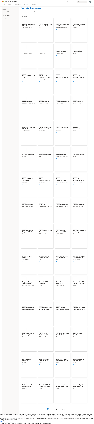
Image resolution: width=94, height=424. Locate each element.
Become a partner (82, 414)
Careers (61, 418)
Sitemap (12, 423)
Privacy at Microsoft (81, 418)
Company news (73, 418)
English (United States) (5, 420)
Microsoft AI (2, 418)
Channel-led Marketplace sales (72, 415)
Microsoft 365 (22, 418)
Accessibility (8, 419)
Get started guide (31, 414)
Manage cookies (47, 423)
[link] (29, 30)
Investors (87, 418)
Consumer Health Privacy (5, 423)
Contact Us (17, 423)
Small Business (56, 418)
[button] (22, 12)
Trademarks (35, 423)
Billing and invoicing (74, 414)
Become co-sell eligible (45, 415)
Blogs (13, 414)
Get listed (89, 414)
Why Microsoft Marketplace (6, 414)
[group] (23, 29)
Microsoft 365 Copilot (48, 418)
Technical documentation (40, 414)
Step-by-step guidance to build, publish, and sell (29, 415)
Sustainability (14, 419)
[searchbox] (11, 12)
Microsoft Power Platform (31, 418)
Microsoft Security (9, 418)
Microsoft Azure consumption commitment (61, 414)
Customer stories (18, 414)
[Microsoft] (5, 1)
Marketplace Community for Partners (57, 415)
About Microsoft (66, 418)
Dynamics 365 (16, 418)
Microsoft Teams (40, 418)
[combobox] (40, 11)
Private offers (48, 414)
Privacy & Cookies (23, 423)
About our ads (41, 423)
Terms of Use (30, 423)
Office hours (24, 414)
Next (63, 409)
